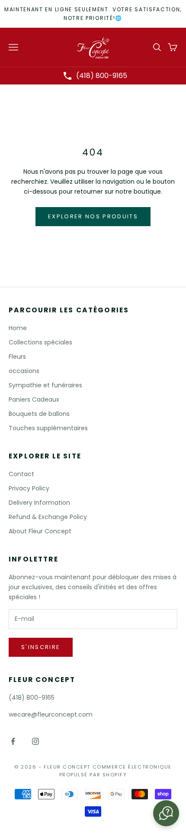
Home (18, 328)
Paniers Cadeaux (34, 399)
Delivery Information (39, 502)
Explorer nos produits (93, 216)
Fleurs (17, 356)
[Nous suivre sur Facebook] (13, 741)
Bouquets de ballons (39, 413)
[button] (166, 813)
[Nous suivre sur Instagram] (35, 741)
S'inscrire (40, 647)
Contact (21, 474)
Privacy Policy (29, 488)
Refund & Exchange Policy (48, 517)
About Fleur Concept (40, 531)
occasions (24, 371)
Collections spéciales (40, 342)
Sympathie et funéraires (45, 385)
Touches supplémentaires (48, 428)
